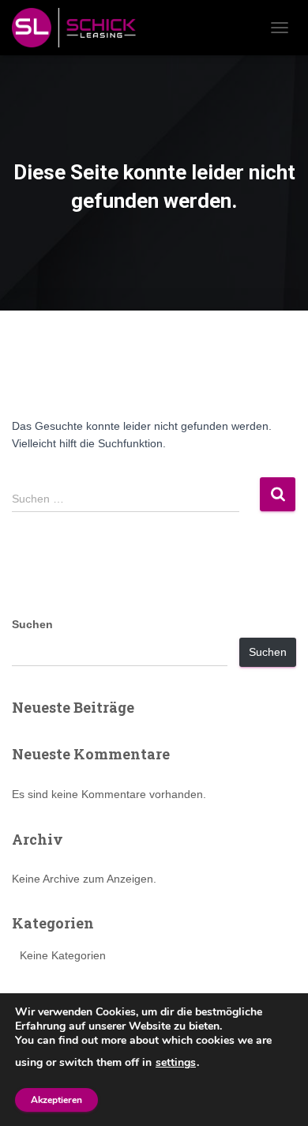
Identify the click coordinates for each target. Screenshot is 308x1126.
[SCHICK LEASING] (80, 27)
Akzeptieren (56, 1100)
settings (176, 1063)
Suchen (32, 624)
